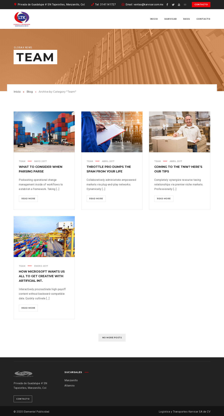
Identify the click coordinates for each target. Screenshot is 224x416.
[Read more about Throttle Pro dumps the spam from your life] (112, 132)
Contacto (201, 4)
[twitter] (173, 4)
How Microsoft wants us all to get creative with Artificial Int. (42, 276)
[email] (185, 4)
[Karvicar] (22, 19)
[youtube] (179, 4)
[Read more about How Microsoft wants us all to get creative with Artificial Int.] (44, 236)
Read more (29, 199)
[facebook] (167, 4)
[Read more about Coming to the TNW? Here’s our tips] (180, 132)
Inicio (17, 91)
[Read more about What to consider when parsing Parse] (44, 132)
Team (22, 161)
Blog (30, 91)
